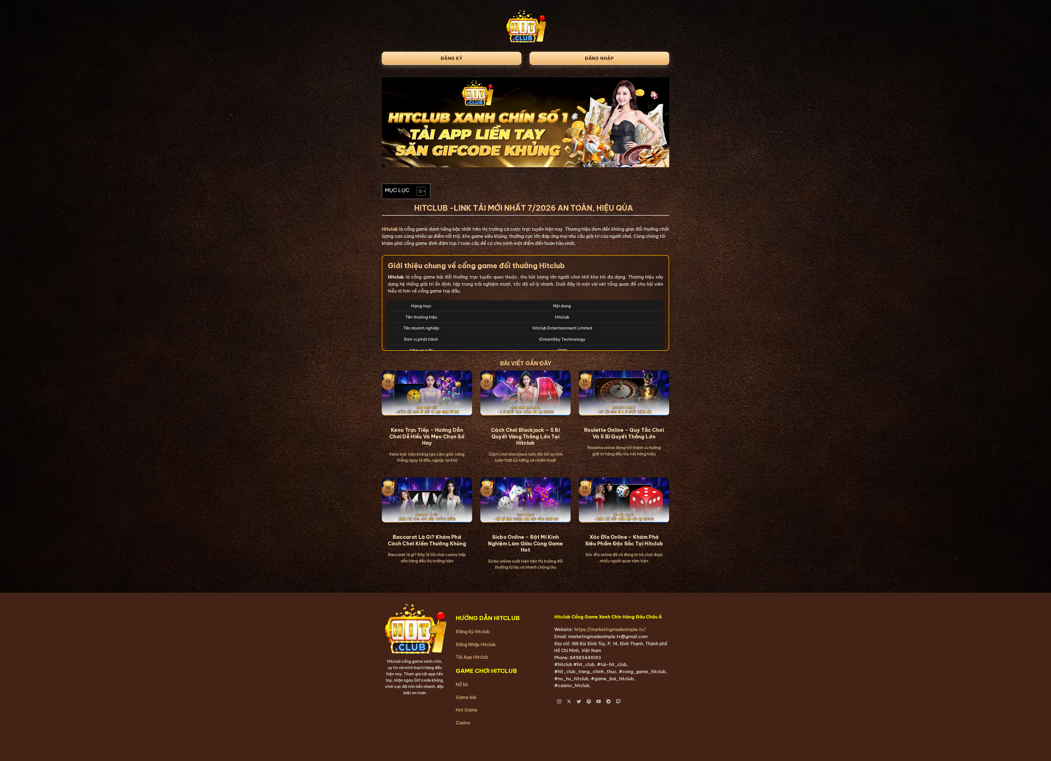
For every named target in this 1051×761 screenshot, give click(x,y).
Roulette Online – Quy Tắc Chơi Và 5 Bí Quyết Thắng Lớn (624, 433)
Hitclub (390, 229)
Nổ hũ (462, 684)
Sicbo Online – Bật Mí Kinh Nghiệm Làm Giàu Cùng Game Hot (525, 543)
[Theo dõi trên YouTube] (598, 701)
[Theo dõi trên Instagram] (559, 701)
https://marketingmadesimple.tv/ (610, 629)
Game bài (466, 697)
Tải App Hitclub (472, 657)
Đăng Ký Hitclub (473, 631)
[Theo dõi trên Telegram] (608, 701)
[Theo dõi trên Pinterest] (588, 701)
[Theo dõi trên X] (569, 701)
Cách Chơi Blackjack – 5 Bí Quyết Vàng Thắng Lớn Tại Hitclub (525, 436)
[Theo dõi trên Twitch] (618, 701)
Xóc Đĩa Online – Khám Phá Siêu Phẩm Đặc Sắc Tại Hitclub (624, 540)
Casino (463, 722)
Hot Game (466, 710)
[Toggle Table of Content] (418, 191)
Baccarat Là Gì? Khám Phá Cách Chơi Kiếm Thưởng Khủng (427, 540)
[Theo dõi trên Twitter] (579, 701)
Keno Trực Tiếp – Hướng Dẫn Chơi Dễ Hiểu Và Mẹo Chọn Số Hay (426, 436)
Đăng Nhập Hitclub (476, 644)
